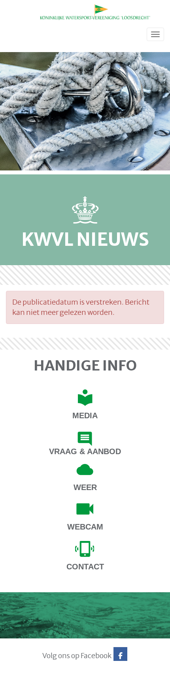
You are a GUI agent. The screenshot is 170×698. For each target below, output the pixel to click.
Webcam (85, 526)
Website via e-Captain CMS (30, 689)
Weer (85, 487)
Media (85, 415)
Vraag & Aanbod (85, 451)
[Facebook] (120, 655)
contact (85, 566)
